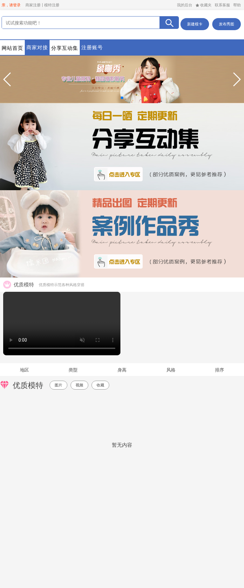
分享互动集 (64, 48)
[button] (7, 79)
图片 (58, 385)
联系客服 (222, 5)
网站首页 (12, 48)
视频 (79, 385)
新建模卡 (194, 24)
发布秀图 (226, 24)
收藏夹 (206, 5)
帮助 (237, 5)
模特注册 (51, 5)
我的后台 (184, 5)
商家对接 (37, 47)
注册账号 (92, 47)
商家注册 (33, 5)
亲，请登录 (11, 5)
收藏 (100, 385)
